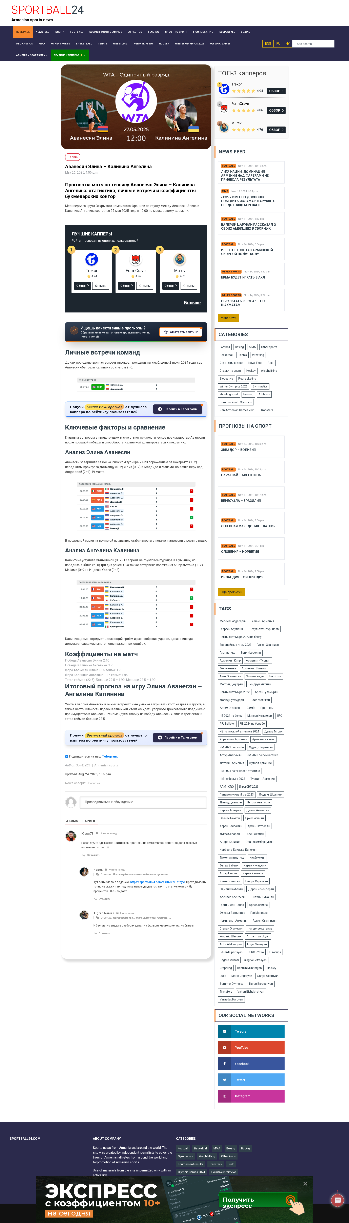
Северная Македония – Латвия (248, 526)
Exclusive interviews (224, 1172)
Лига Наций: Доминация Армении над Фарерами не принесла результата (245, 175)
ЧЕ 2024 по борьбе (252, 723)
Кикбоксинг (257, 857)
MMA (225, 191)
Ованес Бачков (230, 818)
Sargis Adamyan (268, 975)
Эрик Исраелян (251, 652)
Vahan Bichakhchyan (251, 991)
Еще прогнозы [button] (231, 592)
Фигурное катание (260, 928)
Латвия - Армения (232, 763)
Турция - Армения (262, 778)
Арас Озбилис (258, 904)
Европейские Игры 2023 (235, 644)
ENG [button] (268, 43)
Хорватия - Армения (233, 739)
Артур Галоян (229, 873)
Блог (271, 362)
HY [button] (288, 43)
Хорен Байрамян (231, 826)
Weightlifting (269, 370)
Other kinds (228, 1156)
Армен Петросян (258, 826)
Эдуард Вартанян (261, 747)
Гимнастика (227, 652)
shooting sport (229, 394)
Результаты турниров (264, 629)
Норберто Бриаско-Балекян (238, 849)
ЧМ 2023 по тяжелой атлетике (240, 770)
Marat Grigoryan (241, 975)
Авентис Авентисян (233, 897)
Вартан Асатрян (230, 810)
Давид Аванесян (257, 810)
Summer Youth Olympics (236, 402)
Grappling (226, 968)
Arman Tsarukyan (258, 936)
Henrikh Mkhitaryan (249, 968)
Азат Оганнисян (230, 676)
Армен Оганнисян (264, 920)
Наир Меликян (260, 700)
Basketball (226, 355)
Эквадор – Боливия (238, 450)
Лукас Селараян (230, 834)
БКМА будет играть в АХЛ (243, 277)
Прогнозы (93, 783)
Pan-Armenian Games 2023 (237, 410)
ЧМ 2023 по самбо (232, 747)
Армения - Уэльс (263, 739)
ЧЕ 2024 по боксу (231, 715)
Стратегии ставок (231, 362)
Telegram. (110, 756)
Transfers (267, 410)
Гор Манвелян (259, 912)
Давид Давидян (231, 802)
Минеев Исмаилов (259, 715)
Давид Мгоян (273, 731)
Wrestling (258, 355)
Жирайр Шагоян (230, 936)
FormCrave (136, 270)
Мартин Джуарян (231, 684)
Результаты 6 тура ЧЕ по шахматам (243, 303)
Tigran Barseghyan (261, 983)
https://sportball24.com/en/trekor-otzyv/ (157, 882)
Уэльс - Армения (263, 621)
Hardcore (275, 676)
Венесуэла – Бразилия (241, 501)
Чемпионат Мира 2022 (235, 692)
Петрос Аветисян (258, 802)
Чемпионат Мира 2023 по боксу (241, 636)
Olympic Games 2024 (191, 1172)
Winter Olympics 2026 (233, 386)
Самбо (251, 707)
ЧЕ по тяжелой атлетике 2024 (239, 731)
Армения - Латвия (254, 668)
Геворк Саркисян (256, 881)
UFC (279, 715)
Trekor (92, 270)
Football (228, 166)
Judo (223, 975)
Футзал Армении (260, 763)
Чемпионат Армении (233, 920)
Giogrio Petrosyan (255, 960)
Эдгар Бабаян (229, 865)
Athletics (264, 394)
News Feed (255, 362)
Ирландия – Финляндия (242, 577)
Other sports (231, 271)
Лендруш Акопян (259, 684)
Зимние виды (255, 676)
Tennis (242, 355)
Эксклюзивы (228, 668)
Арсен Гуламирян (266, 692)
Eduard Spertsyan (231, 952)
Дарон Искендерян (261, 889)
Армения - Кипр (230, 660)
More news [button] (229, 318)
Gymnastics (260, 386)
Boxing (239, 347)
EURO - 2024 (256, 952)
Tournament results (190, 1164)
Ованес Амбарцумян (259, 841)
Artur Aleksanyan (231, 944)
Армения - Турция (258, 660)
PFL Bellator (227, 723)
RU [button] (278, 43)
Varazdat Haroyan (231, 999)
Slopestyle (226, 378)
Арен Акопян (255, 834)
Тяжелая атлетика (232, 857)
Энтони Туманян (262, 897)
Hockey (251, 370)
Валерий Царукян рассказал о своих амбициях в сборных (248, 226)
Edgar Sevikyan (257, 944)
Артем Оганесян (230, 707)
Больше (192, 302)
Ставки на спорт (230, 370)
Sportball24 (83, 765)
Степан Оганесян (231, 928)
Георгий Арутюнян (232, 629)
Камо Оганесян (230, 881)
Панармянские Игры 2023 (237, 794)
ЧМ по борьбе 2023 (232, 778)
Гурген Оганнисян (268, 644)
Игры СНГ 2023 (249, 786)
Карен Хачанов (253, 873)
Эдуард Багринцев (232, 912)
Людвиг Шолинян (270, 794)
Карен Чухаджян (255, 865)
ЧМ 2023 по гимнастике (262, 755)
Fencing (248, 394)
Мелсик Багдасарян (233, 621)
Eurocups (275, 952)
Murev (179, 270)
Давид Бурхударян (232, 700)
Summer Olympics (231, 983)
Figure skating (247, 378)
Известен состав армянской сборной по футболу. (247, 252)
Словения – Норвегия (240, 552)
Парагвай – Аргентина (241, 475)
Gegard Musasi (229, 960)
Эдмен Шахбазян (231, 889)
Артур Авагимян (231, 755)
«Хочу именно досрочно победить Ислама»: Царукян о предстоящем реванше (248, 201)
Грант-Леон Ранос (232, 904)
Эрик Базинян (254, 818)
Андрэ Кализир (230, 841)
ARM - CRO (227, 786)
